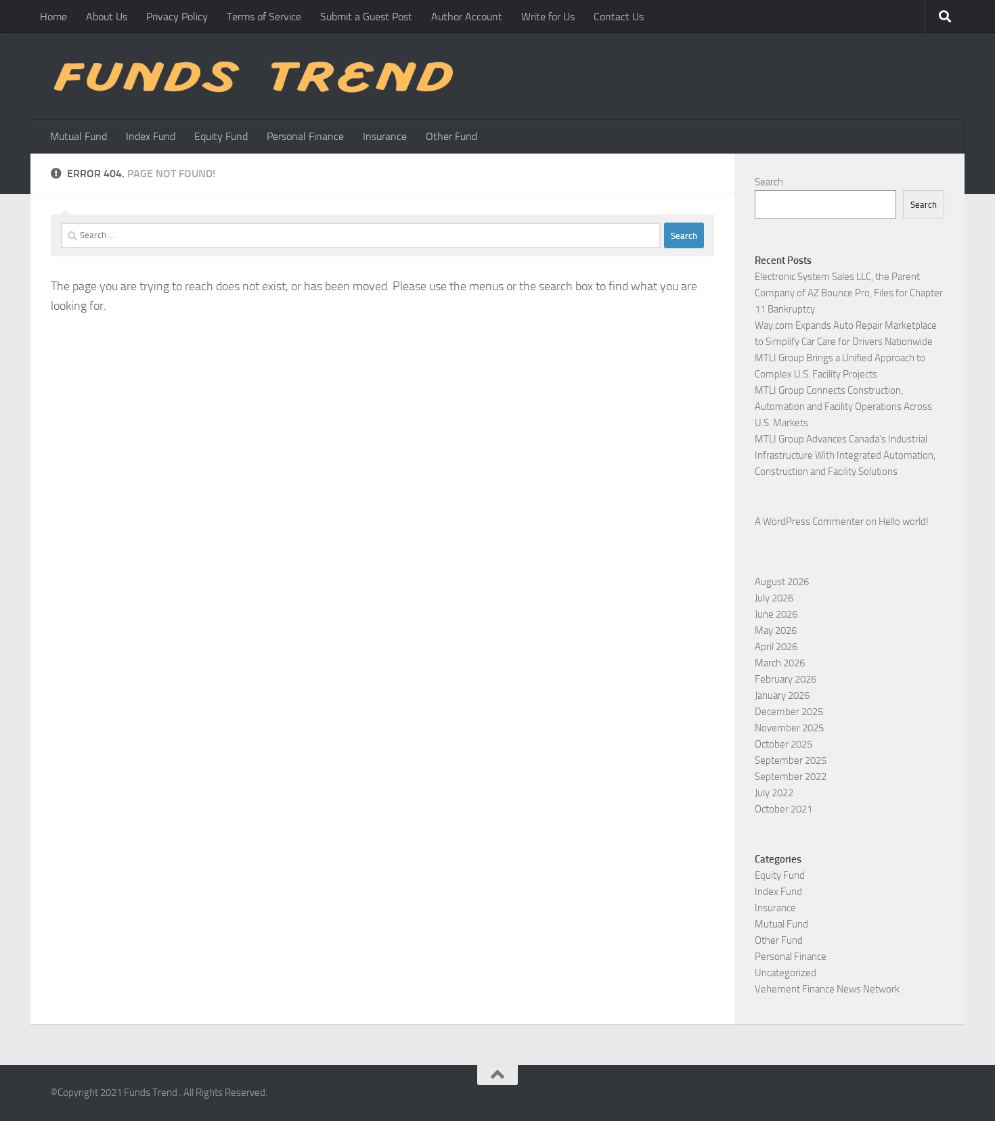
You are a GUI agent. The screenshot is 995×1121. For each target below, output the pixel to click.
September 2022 (790, 777)
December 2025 (789, 712)
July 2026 (774, 598)
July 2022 (774, 793)
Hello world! (904, 522)
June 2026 (776, 614)
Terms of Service (264, 16)
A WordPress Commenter (809, 522)
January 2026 (782, 695)
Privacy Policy (177, 16)
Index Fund (150, 136)
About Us (106, 16)
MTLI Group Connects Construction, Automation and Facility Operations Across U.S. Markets (843, 406)
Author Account (466, 16)
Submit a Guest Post (366, 16)
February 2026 (785, 679)
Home (53, 16)
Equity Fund (221, 136)
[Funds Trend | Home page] (252, 77)
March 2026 (780, 663)
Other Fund (451, 136)
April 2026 (776, 647)
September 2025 (790, 760)
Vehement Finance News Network (827, 989)
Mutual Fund (78, 136)
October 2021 (783, 809)
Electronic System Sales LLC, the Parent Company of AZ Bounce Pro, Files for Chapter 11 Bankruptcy (849, 293)
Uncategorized (785, 973)
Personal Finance (305, 136)
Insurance (385, 136)
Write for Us (548, 16)
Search (769, 182)
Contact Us (619, 16)
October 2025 (783, 744)
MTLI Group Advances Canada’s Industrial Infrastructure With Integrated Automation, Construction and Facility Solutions (845, 455)
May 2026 (776, 630)
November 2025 (789, 728)
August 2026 (782, 582)
